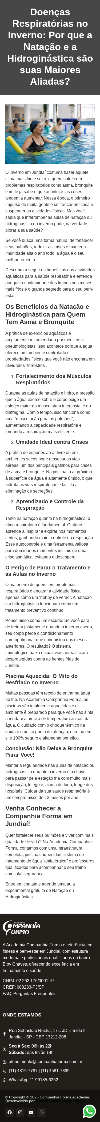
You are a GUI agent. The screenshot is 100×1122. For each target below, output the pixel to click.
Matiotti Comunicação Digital (60, 1101)
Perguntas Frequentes (34, 993)
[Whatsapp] (41, 1112)
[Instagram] (20, 1112)
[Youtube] (31, 1112)
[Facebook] (9, 1112)
